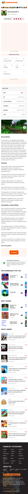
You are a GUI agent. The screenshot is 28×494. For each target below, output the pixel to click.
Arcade (20, 453)
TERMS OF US (12, 470)
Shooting (13, 451)
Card (20, 461)
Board (20, 451)
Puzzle (12, 453)
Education (13, 461)
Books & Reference (5, 458)
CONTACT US (17, 470)
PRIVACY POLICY (5, 470)
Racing (4, 455)
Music (12, 458)
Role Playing (6, 453)
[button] (24, 127)
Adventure (7, 74)
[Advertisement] (14, 37)
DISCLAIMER (23, 469)
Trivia (12, 463)
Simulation (21, 449)
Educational (21, 458)
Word (4, 461)
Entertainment (6, 463)
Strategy (5, 449)
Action (4, 451)
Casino (20, 463)
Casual (12, 449)
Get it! (15, 252)
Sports (12, 455)
